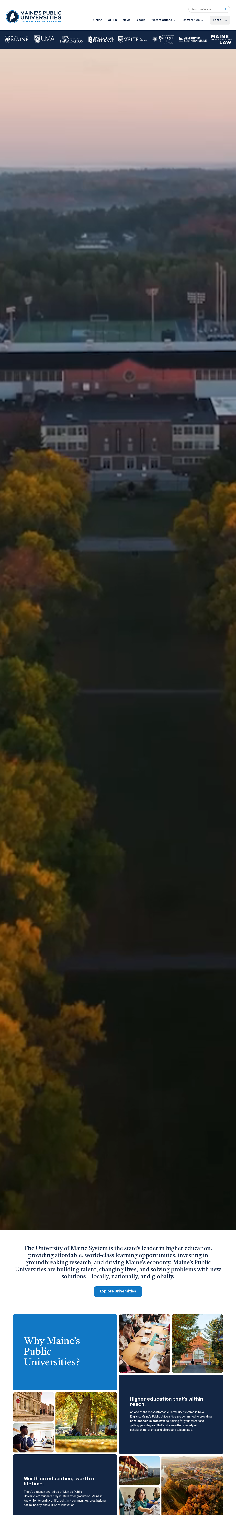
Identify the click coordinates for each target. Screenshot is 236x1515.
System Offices (161, 20)
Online (97, 20)
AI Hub (112, 20)
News (127, 20)
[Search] (226, 9)
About (140, 20)
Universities (191, 20)
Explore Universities (118, 1291)
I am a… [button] (218, 20)
